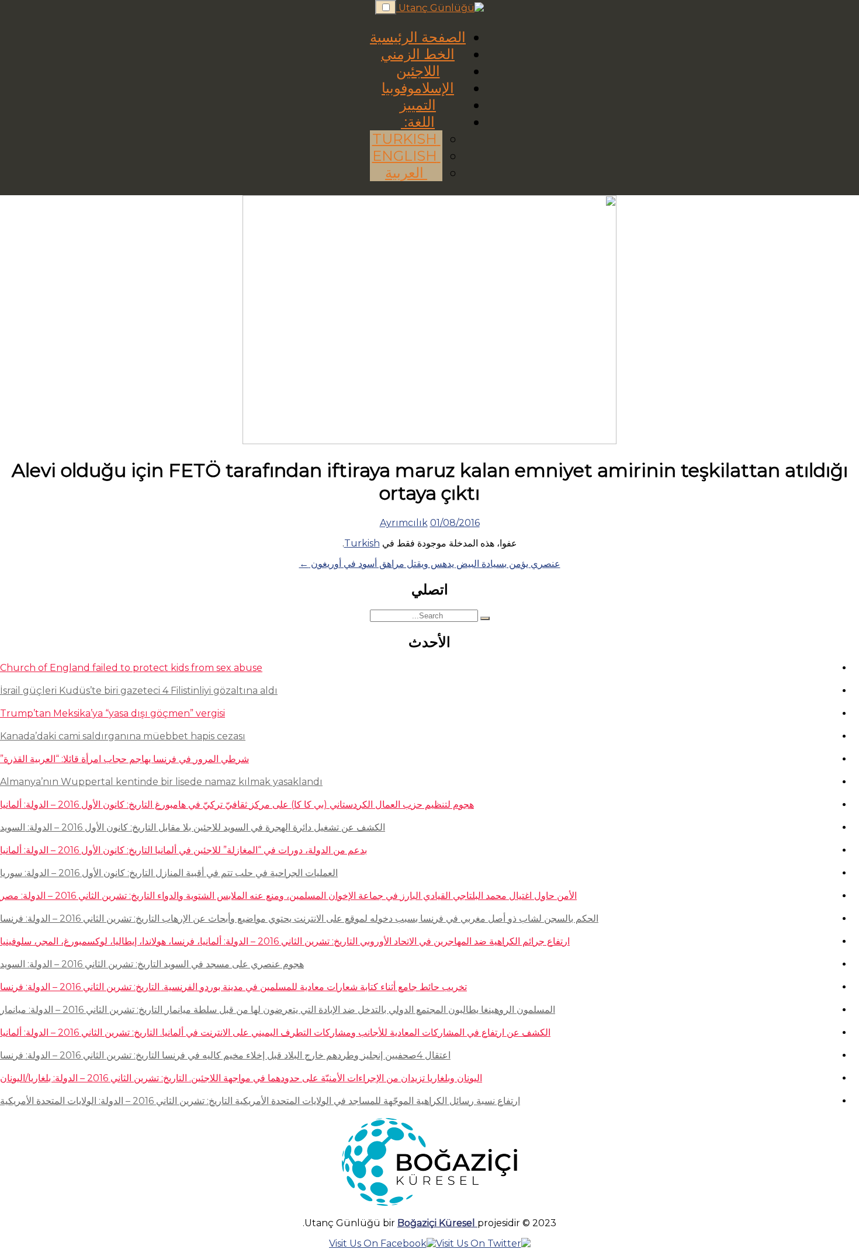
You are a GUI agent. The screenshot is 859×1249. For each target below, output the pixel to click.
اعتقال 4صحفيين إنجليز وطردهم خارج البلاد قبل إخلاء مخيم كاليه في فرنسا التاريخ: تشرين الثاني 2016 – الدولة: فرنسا (225, 1055)
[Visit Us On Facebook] (382, 1243)
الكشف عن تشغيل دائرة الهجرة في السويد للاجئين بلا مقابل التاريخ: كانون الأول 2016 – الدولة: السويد (192, 827)
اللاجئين (418, 71)
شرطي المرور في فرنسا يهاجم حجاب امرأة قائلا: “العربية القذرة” (124, 758)
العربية (406, 172)
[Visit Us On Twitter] (483, 1243)
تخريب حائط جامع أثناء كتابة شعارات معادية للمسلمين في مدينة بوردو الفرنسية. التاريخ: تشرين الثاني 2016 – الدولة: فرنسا (233, 986)
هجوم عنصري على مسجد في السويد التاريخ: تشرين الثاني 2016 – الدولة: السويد (152, 964)
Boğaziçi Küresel (437, 1223)
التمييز (418, 104)
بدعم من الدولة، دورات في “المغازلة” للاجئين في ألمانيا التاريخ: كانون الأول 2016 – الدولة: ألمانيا (183, 850)
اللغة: (418, 121)
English (406, 155)
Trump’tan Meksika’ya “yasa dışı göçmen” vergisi (112, 713)
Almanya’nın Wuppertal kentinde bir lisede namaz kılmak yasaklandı (161, 781)
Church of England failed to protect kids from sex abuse (131, 667)
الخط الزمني (418, 54)
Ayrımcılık (404, 522)
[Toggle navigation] (385, 7)
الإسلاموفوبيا (418, 87)
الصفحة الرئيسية (418, 37)
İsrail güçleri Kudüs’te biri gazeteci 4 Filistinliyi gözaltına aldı (139, 690)
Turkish (406, 138)
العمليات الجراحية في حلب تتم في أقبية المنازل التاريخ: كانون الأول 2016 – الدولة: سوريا (169, 872)
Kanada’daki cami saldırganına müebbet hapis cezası (122, 736)
